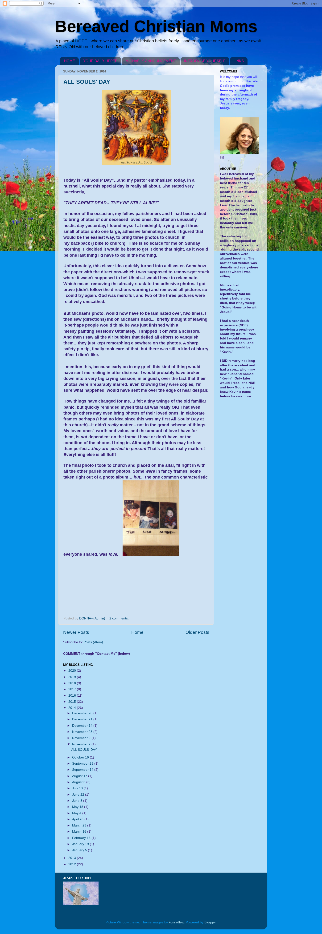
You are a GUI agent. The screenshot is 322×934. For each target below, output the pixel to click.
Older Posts (197, 632)
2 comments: (119, 618)
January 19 (81, 844)
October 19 (81, 757)
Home (137, 632)
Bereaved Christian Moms (156, 26)
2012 (72, 864)
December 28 (82, 713)
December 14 (82, 725)
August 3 (79, 782)
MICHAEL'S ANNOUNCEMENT (151, 61)
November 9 (81, 738)
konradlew (176, 922)
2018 (72, 683)
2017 (72, 689)
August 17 (80, 776)
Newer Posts (76, 632)
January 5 (80, 850)
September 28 (83, 763)
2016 (72, 695)
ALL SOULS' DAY (86, 82)
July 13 (78, 788)
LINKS (239, 61)
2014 (72, 708)
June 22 (78, 794)
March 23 (79, 825)
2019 (72, 677)
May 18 (78, 807)
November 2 (81, 744)
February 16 (81, 838)
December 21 (82, 719)
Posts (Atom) (93, 642)
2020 (72, 670)
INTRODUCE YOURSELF (204, 61)
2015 (72, 701)
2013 (72, 858)
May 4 (77, 813)
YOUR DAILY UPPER (100, 61)
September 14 (83, 769)
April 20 (78, 819)
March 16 (79, 831)
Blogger (210, 922)
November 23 (82, 732)
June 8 (77, 800)
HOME (69, 61)
